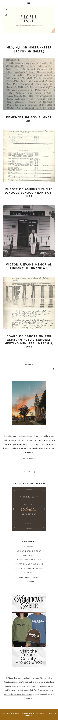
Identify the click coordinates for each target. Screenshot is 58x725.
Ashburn (29, 547)
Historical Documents (29, 560)
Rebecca (29, 573)
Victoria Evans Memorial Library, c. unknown (29, 266)
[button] (29, 3)
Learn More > (29, 459)
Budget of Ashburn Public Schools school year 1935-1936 (29, 192)
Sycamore (29, 582)
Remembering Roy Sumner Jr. (29, 119)
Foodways (29, 555)
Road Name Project (29, 577)
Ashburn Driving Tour (29, 551)
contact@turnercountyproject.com (18, 694)
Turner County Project (29, 20)
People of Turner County (29, 569)
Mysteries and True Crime (29, 564)
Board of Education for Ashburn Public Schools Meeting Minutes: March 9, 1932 (29, 342)
